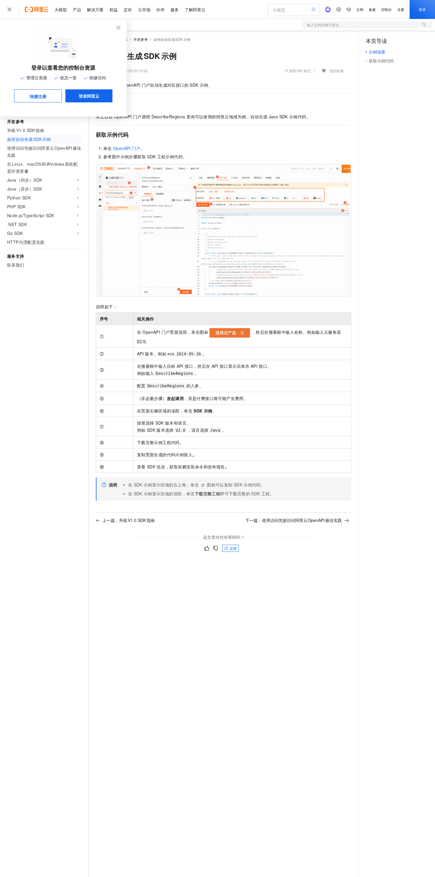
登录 (422, 9)
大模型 (60, 9)
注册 (400, 9)
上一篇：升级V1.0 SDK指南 (128, 520)
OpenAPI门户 (127, 148)
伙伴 (160, 9)
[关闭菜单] (9, 9)
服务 (174, 9)
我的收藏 (336, 70)
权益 (113, 9)
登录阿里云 (89, 96)
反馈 (233, 548)
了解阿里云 (195, 9)
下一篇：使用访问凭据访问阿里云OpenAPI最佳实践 (293, 520)
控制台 (386, 9)
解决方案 (95, 9)
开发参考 (140, 39)
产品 (77, 9)
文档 (359, 9)
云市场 (144, 9)
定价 (128, 9)
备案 (372, 9)
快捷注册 (38, 96)
